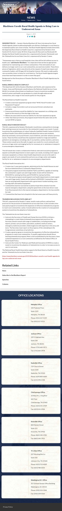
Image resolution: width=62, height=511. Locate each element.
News (31, 17)
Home (23, 20)
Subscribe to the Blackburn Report (14, 275)
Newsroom (31, 20)
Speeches (5, 280)
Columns (5, 284)
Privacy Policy (8, 507)
